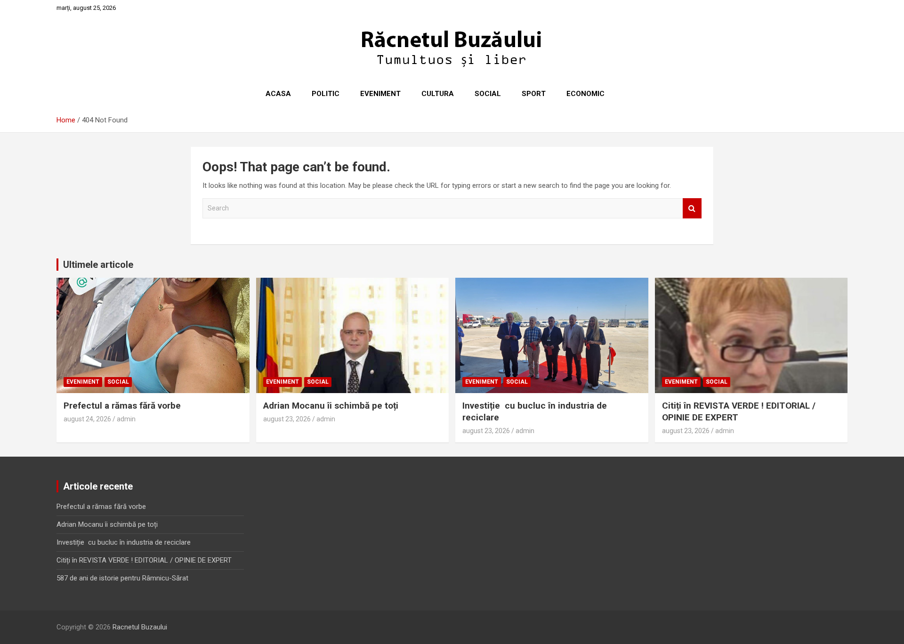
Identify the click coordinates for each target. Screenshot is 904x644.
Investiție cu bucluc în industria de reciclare (123, 542)
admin (126, 419)
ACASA (278, 93)
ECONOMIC (585, 93)
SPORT (534, 93)
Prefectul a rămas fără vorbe (122, 405)
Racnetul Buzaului (140, 627)
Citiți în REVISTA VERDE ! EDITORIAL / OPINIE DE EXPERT (144, 560)
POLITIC (325, 93)
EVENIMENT (380, 93)
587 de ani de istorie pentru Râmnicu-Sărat (122, 578)
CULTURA (437, 93)
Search (692, 208)
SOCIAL (488, 93)
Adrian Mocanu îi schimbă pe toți (330, 405)
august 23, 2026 (287, 419)
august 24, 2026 (87, 419)
